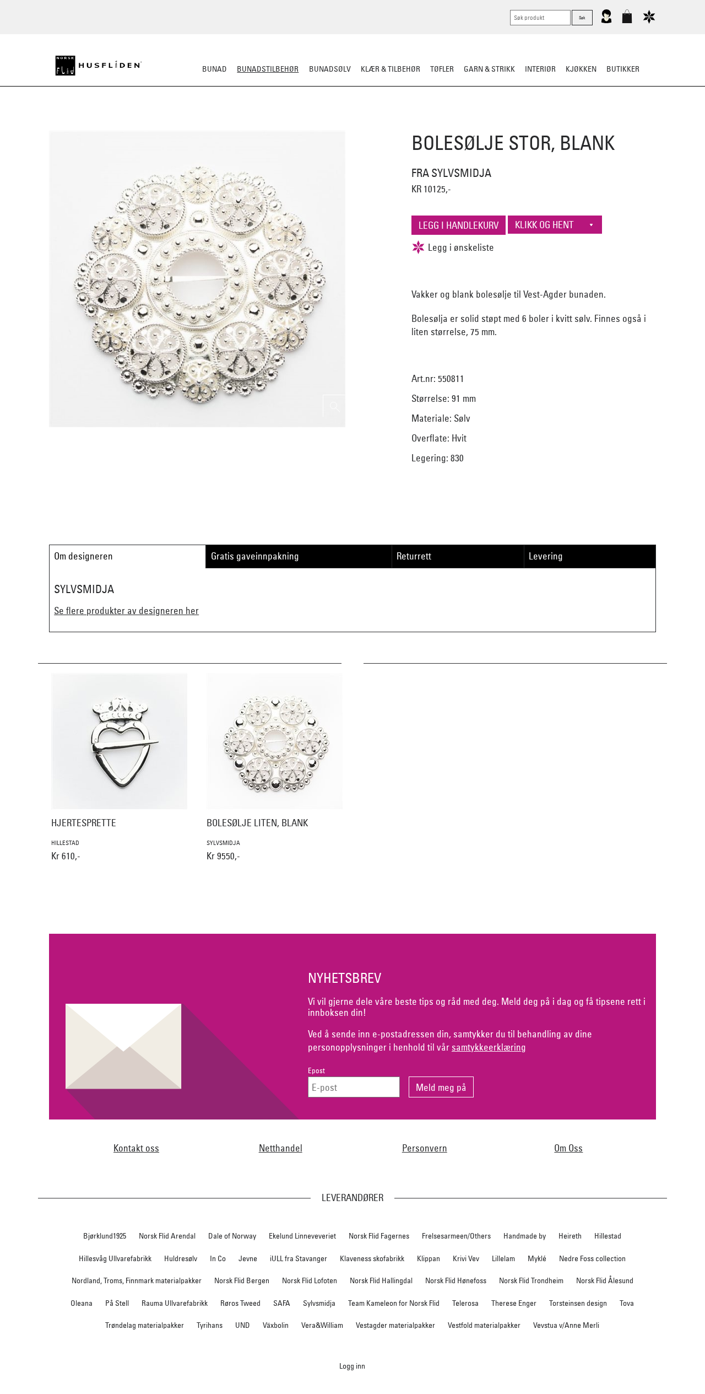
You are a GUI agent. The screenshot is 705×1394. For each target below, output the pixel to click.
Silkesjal (268, 123)
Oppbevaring (320, 123)
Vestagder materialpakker (395, 1325)
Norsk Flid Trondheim (531, 1280)
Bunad (214, 69)
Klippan (428, 1258)
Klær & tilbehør (390, 69)
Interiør (540, 69)
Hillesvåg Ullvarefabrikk (115, 1258)
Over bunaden (380, 123)
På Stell (117, 1303)
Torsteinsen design (578, 1303)
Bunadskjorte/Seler (203, 123)
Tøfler (442, 69)
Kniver (497, 123)
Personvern (424, 1148)
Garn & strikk (489, 69)
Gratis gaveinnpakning (255, 556)
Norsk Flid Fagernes (379, 1236)
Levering (546, 556)
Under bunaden (446, 123)
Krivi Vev (466, 1258)
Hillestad (607, 1236)
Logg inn (352, 1365)
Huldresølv (180, 1258)
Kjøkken (581, 69)
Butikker (622, 69)
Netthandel (280, 1148)
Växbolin (276, 1325)
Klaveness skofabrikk (372, 1258)
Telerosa (465, 1303)
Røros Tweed (240, 1303)
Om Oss (568, 1148)
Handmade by (524, 1236)
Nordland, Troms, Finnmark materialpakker (137, 1280)
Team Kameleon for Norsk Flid (394, 1303)
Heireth (570, 1236)
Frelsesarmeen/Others (456, 1236)
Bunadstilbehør (268, 69)
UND (242, 1325)
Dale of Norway (232, 1236)
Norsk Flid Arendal (167, 1236)
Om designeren (83, 556)
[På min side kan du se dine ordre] (606, 21)
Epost (316, 1071)
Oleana (81, 1303)
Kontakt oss (136, 1148)
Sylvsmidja (319, 1303)
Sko (148, 123)
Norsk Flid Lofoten (309, 1280)
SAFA (281, 1303)
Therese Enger (513, 1303)
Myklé (537, 1258)
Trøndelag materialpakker (144, 1325)
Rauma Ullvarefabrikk (175, 1303)
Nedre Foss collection (592, 1258)
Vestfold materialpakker (484, 1325)
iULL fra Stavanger (298, 1258)
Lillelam (503, 1258)
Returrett (414, 556)
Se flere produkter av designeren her (126, 610)
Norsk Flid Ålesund (604, 1280)
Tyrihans (210, 1325)
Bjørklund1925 (104, 1236)
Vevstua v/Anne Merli (566, 1325)
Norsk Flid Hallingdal (381, 1280)
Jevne (247, 1258)
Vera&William (322, 1325)
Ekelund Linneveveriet (302, 1236)
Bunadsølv (330, 69)
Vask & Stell (541, 123)
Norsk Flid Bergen (241, 1280)
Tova (627, 1303)
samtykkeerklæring (489, 1047)
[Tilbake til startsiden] (98, 66)
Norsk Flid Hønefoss (455, 1280)
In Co (218, 1258)
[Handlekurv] (627, 21)
